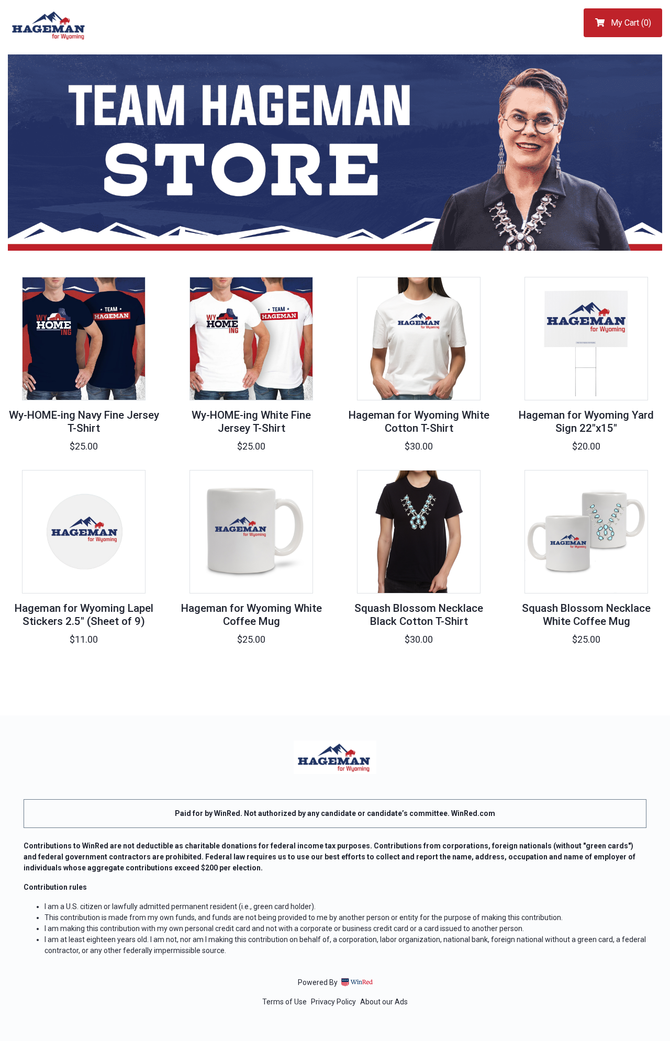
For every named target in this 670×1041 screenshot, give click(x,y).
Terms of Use (284, 1002)
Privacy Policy (333, 1002)
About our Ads (384, 1002)
